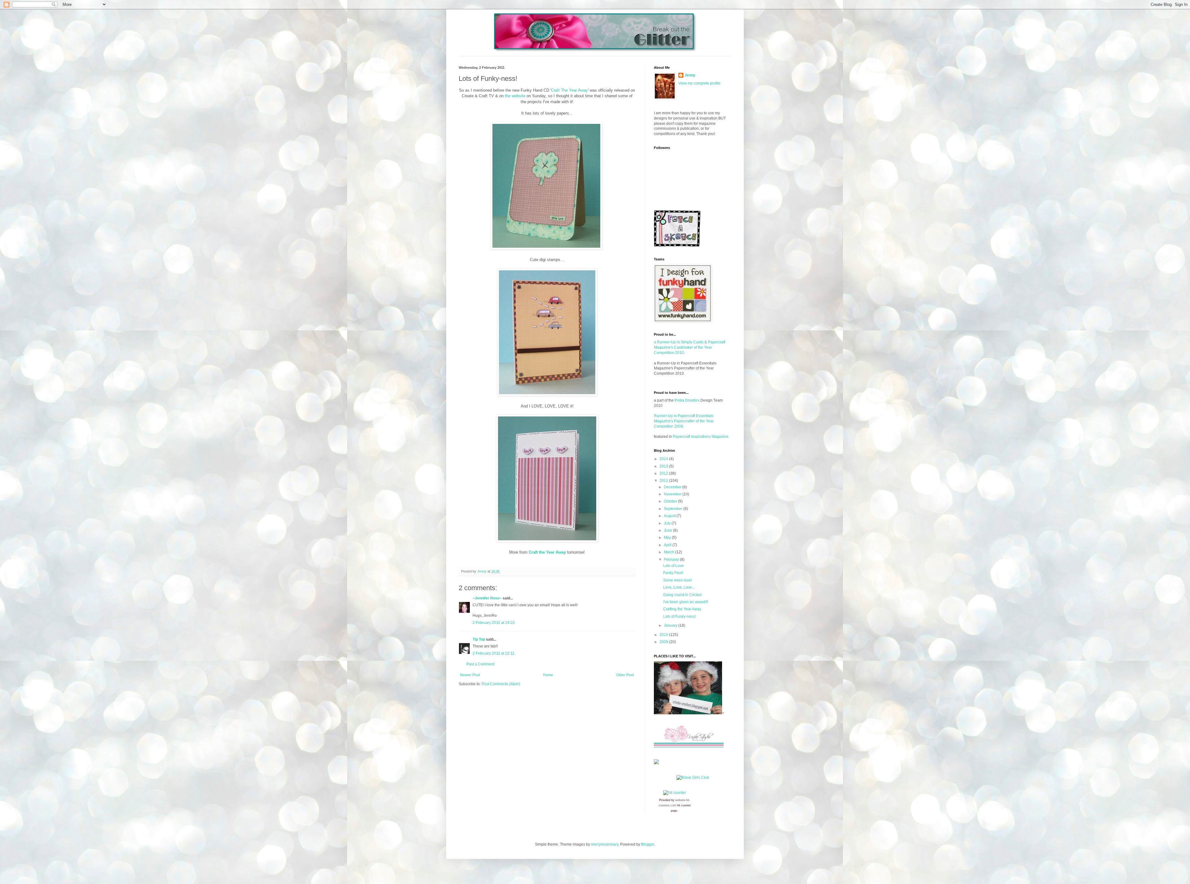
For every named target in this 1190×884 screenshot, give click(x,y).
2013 (664, 466)
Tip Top (479, 639)
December (673, 487)
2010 (664, 635)
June (668, 530)
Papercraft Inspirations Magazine (700, 436)
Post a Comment (480, 664)
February (672, 559)
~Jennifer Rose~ (487, 598)
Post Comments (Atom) (501, 684)
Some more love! (677, 580)
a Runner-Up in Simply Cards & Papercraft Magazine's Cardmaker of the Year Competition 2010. (689, 347)
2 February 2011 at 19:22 (494, 623)
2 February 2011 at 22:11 (493, 653)
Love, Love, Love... (679, 587)
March (669, 552)
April (668, 545)
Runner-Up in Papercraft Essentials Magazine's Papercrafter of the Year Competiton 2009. (684, 421)
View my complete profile (699, 83)
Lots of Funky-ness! (679, 616)
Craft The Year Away (569, 90)
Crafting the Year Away (682, 609)
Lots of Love (673, 566)
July (668, 523)
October (671, 501)
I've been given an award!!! (685, 602)
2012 (664, 473)
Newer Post (470, 675)
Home (548, 675)
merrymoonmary (604, 844)
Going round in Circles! (682, 595)
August (670, 516)
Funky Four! (673, 573)
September (673, 509)
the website (515, 96)
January (671, 625)
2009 (664, 642)
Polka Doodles (687, 400)
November (673, 494)
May (668, 537)
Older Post (625, 675)
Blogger (647, 844)
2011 (664, 480)
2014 (664, 459)
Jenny (690, 75)
